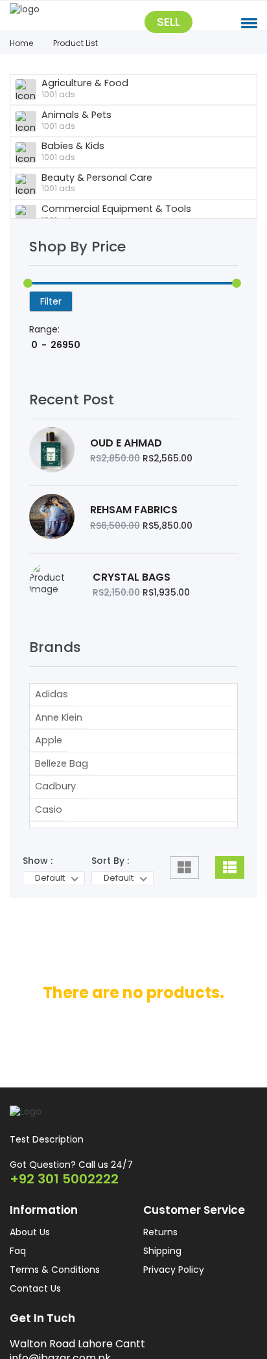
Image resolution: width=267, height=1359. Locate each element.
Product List (75, 43)
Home (21, 43)
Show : (37, 873)
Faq (18, 1270)
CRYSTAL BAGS (131, 589)
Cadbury (55, 799)
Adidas (51, 707)
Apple (48, 753)
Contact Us (35, 1308)
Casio (48, 822)
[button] (249, 22)
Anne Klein (58, 730)
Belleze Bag (61, 776)
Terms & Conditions (55, 1289)
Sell (168, 24)
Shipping (162, 1270)
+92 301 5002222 (64, 1198)
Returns (160, 1252)
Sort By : (110, 873)
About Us (30, 1252)
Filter (51, 302)
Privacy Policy (173, 1289)
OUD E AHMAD (126, 449)
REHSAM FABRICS (134, 519)
